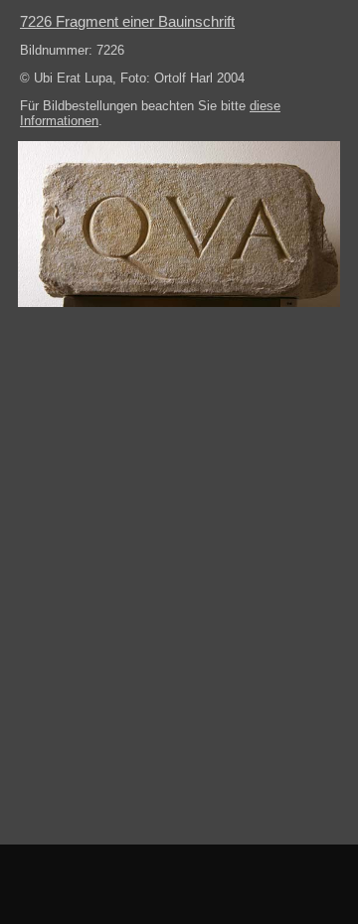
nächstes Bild (313, 884)
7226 (127, 21)
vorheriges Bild (45, 884)
